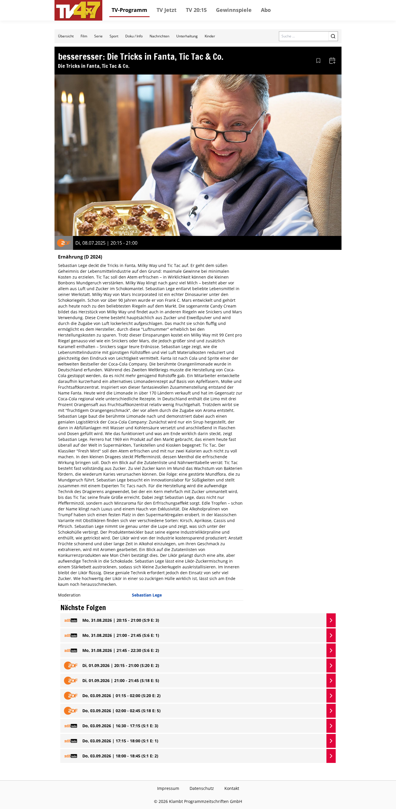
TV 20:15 (196, 9)
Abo (266, 9)
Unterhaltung (187, 36)
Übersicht (66, 36)
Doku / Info (134, 36)
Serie (98, 36)
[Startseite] (78, 10)
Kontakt (231, 788)
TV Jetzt (167, 9)
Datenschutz (202, 788)
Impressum (168, 788)
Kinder (210, 36)
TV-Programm (129, 9)
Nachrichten (159, 36)
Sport (114, 36)
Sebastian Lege (147, 595)
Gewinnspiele (234, 9)
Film (84, 36)
